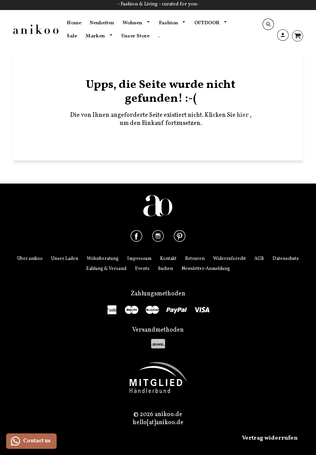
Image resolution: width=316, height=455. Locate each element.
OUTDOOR (207, 23)
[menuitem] (74, 23)
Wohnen (133, 23)
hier (243, 115)
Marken (96, 36)
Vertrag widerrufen (270, 438)
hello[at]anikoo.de (158, 422)
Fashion (169, 23)
